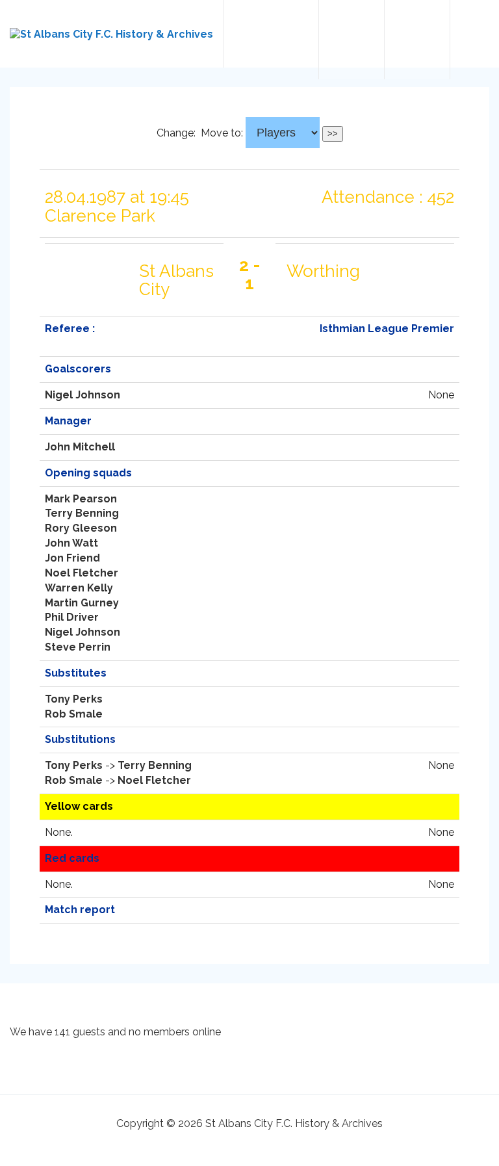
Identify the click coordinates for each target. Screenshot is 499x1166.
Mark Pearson (81, 499)
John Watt (71, 543)
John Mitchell (80, 447)
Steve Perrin (77, 647)
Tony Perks (74, 699)
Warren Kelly (79, 588)
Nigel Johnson (82, 395)
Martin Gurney (82, 603)
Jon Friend (72, 558)
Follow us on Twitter (351, 39)
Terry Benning (82, 513)
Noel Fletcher (81, 573)
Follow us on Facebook (417, 39)
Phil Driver (72, 617)
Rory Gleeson (81, 528)
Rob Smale (74, 714)
